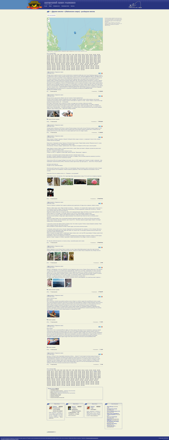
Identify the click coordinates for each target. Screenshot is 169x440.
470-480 (63, 58)
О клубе (45, 6)
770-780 (71, 60)
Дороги (52, 391)
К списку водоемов (52, 15)
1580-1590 (68, 69)
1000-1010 (53, 63)
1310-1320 (97, 65)
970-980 (95, 62)
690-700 (95, 59)
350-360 (71, 57)
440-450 (52, 58)
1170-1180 (81, 64)
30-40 (61, 54)
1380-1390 (78, 67)
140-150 (98, 54)
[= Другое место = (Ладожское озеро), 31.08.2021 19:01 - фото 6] (50, 192)
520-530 (83, 58)
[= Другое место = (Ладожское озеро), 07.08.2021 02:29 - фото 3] (68, 283)
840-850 (99, 60)
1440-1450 (54, 68)
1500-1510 (83, 68)
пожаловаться (95, 91)
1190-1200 (91, 64)
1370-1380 (73, 67)
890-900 (63, 62)
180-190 (60, 55)
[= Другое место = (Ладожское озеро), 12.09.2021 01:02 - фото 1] (53, 113)
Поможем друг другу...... (111, 425)
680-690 (91, 59)
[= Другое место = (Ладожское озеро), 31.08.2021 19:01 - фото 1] (50, 182)
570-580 (48, 59)
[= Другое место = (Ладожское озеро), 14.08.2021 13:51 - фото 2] (57, 256)
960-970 (91, 62)
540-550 (91, 58)
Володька (101, 121)
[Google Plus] (102, 72)
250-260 (87, 55)
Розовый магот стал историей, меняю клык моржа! (58, 409)
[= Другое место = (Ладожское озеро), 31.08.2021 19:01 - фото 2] (57, 182)
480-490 (67, 58)
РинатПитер (100, 198)
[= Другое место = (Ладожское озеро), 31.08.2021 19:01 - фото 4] (80, 182)
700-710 (99, 59)
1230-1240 (58, 65)
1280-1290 (83, 65)
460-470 (60, 58)
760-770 (67, 60)
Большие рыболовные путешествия (57, 397)
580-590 (52, 59)
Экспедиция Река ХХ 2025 (112, 408)
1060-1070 (82, 63)
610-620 (63, 59)
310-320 (56, 57)
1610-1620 (83, 69)
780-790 (75, 60)
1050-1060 (77, 63)
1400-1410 (87, 67)
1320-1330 (49, 67)
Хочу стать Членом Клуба (112, 416)
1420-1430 (97, 67)
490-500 (71, 58)
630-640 (71, 59)
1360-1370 (68, 67)
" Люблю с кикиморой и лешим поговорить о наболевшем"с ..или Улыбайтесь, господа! (74, 411)
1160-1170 (77, 64)
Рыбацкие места (56, 6)
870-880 (56, 62)
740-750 (60, 60)
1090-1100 (96, 63)
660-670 (83, 59)
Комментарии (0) (54, 121)
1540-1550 (49, 69)
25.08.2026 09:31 (115, 419)
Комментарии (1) (54, 364)
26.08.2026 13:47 (110, 410)
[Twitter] (100, 72)
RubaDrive (55, 406)
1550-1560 (54, 69)
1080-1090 (92, 63)
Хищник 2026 (109, 419)
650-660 (79, 59)
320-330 (60, 57)
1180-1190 (86, 64)
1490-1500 (78, 68)
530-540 (87, 58)
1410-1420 (92, 67)
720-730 (52, 60)
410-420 (95, 57)
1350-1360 (63, 67)
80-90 (76, 54)
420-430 (99, 57)
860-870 (52, 62)
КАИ (102, 262)
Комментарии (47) (54, 242)
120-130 (90, 54)
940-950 (83, 62)
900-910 (67, 62)
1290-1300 (87, 65)
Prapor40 (101, 291)
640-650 (75, 59)
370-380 (79, 57)
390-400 (87, 57)
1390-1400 (83, 67)
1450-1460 (58, 68)
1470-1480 (68, 68)
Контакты (72, 6)
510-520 (79, 58)
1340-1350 (58, 67)
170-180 (56, 55)
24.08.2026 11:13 (110, 424)
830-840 (95, 60)
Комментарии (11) (54, 198)
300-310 (52, 57)
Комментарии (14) (54, 91)
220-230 (75, 55)
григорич (101, 91)
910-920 (71, 62)
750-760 (63, 60)
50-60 (67, 54)
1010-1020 (58, 63)
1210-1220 (49, 65)
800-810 (83, 60)
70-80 (73, 54)
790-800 (79, 60)
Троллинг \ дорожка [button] (55, 119)
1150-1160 (72, 64)
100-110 (82, 54)
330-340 (63, 57)
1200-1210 (96, 64)
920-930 (75, 62)
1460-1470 (63, 68)
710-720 (48, 60)
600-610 (60, 59)
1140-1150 (67, 64)
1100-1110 (49, 64)
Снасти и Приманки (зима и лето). (113, 411)
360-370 (75, 57)
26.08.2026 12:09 (110, 412)
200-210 (67, 55)
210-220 (71, 55)
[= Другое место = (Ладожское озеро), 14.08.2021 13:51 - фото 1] (50, 256)
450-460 (56, 58)
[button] (75, 32)
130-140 (94, 54)
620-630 (67, 59)
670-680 (87, 59)
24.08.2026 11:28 (110, 422)
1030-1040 (68, 63)
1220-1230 (54, 65)
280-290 (99, 55)
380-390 (83, 57)
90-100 (79, 54)
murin (102, 321)
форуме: (57, 388)
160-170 (52, 55)
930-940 (79, 62)
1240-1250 (63, 65)
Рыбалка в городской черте (56, 395)
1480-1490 (73, 68)
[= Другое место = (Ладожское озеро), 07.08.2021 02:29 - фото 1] (50, 283)
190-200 (63, 55)
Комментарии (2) (54, 262)
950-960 (87, 62)
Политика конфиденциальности (92, 438)
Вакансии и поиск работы (112, 423)
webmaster (161, 439)
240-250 (83, 55)
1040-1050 (72, 63)
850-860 (48, 62)
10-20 (55, 54)
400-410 (91, 57)
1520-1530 (92, 68)
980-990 (99, 62)
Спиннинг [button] (50, 119)
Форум (50, 6)
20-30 (58, 54)
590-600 (56, 59)
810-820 (87, 60)
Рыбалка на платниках (55, 396)
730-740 (56, 60)
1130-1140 (63, 64)
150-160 (48, 55)
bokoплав (74, 406)
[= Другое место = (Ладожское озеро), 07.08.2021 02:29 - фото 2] (59, 283)
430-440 (48, 58)
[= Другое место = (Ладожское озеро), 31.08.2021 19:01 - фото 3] (67, 182)
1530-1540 (97, 68)
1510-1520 (87, 68)
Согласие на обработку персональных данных (9, 439)
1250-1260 (68, 65)
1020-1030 (63, 63)
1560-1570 (58, 69)
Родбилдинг (109, 420)
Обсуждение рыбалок (55, 389)
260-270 (91, 55)
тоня (102, 364)
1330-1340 (54, 67)
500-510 (75, 58)
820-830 (91, 60)
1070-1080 (87, 63)
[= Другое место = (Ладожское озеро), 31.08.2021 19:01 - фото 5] (93, 182)
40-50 (64, 54)
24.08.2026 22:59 (115, 420)
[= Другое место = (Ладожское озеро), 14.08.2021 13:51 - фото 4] (71, 256)
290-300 (48, 57)
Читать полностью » (72, 415)
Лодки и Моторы (110, 406)
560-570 (99, 58)
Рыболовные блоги (65, 6)
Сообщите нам (71, 51)
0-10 (52, 54)
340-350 (67, 57)
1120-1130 (58, 64)
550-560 (95, 58)
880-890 (60, 62)
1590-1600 (73, 69)
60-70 (70, 54)
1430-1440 (49, 68)
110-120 (86, 54)
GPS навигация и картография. (113, 421)
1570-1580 (63, 69)
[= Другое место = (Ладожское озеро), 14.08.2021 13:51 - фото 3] (65, 256)
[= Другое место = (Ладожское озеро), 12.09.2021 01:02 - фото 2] (66, 113)
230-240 (79, 55)
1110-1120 (53, 64)
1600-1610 (78, 69)
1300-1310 (92, 65)
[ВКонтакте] (99, 72)
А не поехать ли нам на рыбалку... (57, 390)
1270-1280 (78, 65)
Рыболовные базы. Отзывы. (56, 394)
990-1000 (48, 63)
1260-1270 (73, 65)
